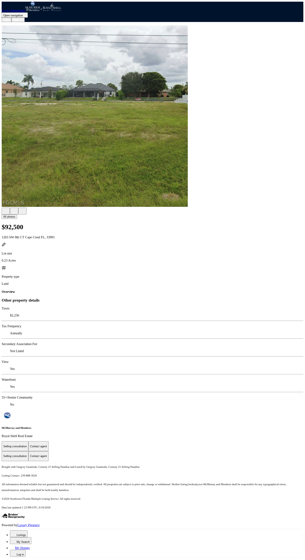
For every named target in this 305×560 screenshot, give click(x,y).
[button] (152, 116)
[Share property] (22, 211)
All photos (9, 216)
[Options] (6, 211)
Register (18, 19)
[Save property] (14, 211)
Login (6, 19)
